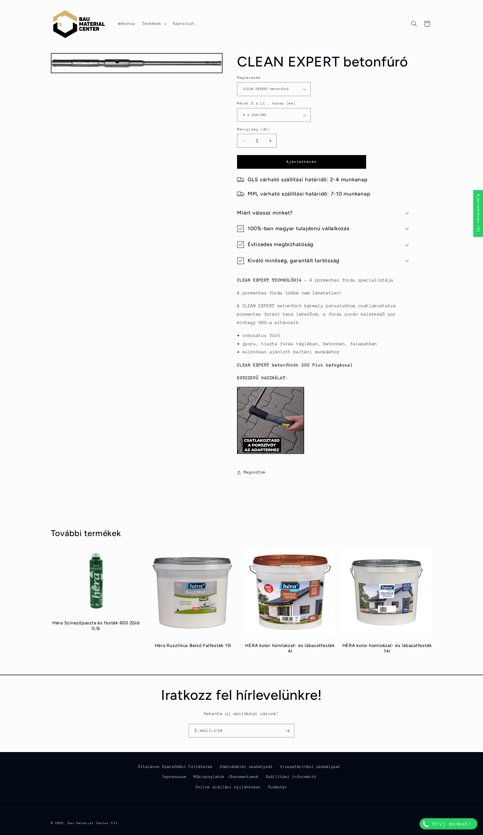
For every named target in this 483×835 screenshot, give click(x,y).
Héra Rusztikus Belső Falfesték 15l (193, 645)
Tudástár (277, 787)
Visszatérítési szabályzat (310, 766)
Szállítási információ (291, 776)
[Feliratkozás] (287, 731)
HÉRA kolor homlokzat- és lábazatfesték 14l (387, 648)
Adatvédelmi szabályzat (246, 766)
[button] (154, 24)
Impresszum (174, 776)
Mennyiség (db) (253, 129)
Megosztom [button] (255, 472)
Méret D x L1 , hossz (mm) (266, 103)
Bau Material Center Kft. (94, 823)
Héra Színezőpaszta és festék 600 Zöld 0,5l (96, 625)
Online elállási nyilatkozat (228, 787)
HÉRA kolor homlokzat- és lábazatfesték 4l (290, 648)
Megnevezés (249, 77)
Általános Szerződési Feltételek (175, 766)
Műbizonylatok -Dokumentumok (226, 776)
